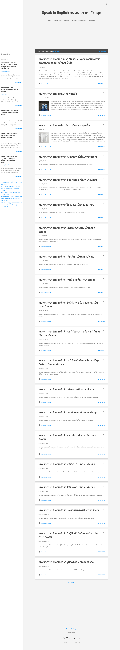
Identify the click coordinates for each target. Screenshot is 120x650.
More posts (71, 582)
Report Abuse (71, 632)
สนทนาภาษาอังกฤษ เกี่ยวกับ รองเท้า (58, 93)
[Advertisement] (71, 34)
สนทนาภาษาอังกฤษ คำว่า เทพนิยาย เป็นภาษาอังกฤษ (67, 279)
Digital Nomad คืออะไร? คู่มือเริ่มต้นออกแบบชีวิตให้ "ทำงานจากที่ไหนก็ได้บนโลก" (11, 199)
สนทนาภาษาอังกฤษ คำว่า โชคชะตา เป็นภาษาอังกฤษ (67, 487)
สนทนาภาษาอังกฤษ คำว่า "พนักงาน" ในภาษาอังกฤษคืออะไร (9, 112)
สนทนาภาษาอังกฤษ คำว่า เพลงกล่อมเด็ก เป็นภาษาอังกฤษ (69, 510)
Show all (102, 51)
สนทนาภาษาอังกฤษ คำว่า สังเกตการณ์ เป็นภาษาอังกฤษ (68, 156)
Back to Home (71, 624)
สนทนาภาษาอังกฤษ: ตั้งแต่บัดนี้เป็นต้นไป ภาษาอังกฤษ (9, 89)
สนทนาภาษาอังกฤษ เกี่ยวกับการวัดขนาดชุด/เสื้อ (64, 125)
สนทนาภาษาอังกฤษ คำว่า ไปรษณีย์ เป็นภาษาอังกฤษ (66, 204)
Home (50, 20)
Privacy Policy (72, 640)
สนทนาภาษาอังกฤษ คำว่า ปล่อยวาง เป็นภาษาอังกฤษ (67, 389)
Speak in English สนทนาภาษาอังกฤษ (71, 12)
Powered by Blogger (71, 629)
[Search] (107, 4)
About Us (65, 640)
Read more (101, 83)
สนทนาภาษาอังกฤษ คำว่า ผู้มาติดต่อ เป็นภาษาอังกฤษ (67, 562)
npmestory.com (71, 642)
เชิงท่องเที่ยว (92, 20)
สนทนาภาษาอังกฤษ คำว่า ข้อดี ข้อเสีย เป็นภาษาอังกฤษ (68, 179)
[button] (104, 58)
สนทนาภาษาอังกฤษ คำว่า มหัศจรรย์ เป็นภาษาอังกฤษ (67, 464)
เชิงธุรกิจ (66, 20)
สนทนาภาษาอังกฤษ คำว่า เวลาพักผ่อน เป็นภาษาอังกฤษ (68, 412)
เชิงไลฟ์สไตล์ (57, 20)
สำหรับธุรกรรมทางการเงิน (79, 20)
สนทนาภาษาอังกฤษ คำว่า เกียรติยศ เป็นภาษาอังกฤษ (66, 256)
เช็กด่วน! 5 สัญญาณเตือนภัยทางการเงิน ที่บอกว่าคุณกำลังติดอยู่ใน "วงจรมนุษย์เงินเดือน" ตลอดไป (11, 205)
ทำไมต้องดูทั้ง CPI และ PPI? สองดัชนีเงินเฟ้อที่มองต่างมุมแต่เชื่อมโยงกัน (10, 188)
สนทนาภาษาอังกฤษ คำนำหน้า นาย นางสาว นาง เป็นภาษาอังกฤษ (9, 135)
